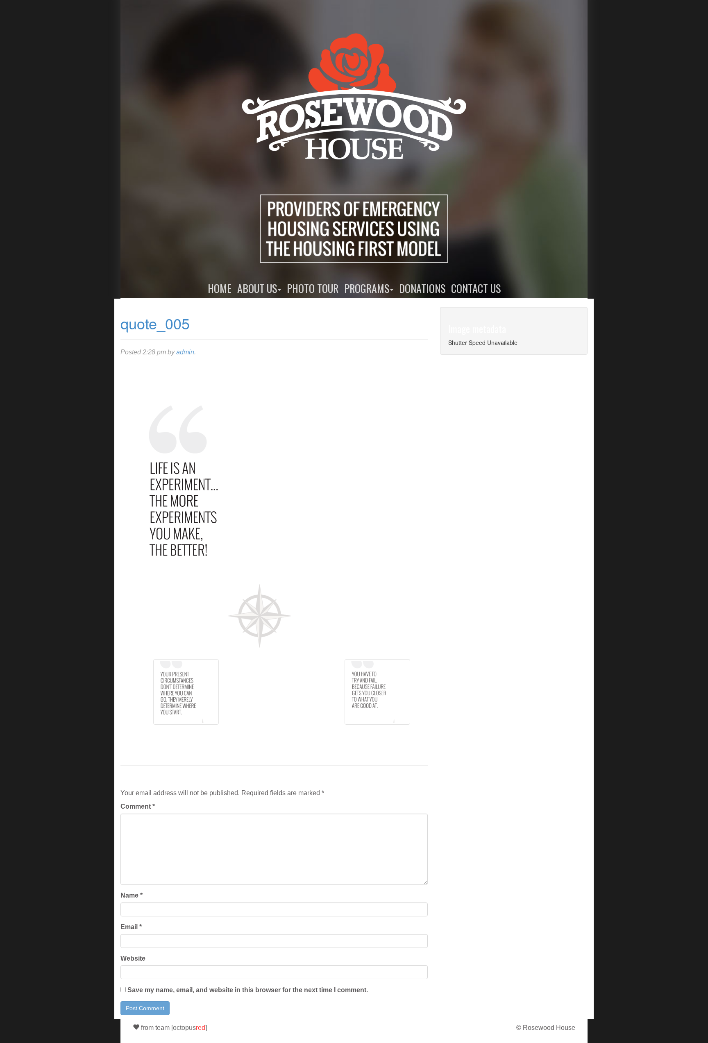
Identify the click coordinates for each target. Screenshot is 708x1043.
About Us (257, 288)
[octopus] (189, 1027)
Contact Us (476, 288)
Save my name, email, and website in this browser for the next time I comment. (247, 989)
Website (132, 958)
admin (185, 352)
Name (131, 895)
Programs (366, 288)
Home (219, 288)
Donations (422, 288)
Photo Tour (312, 288)
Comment (137, 806)
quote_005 (155, 323)
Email (131, 926)
